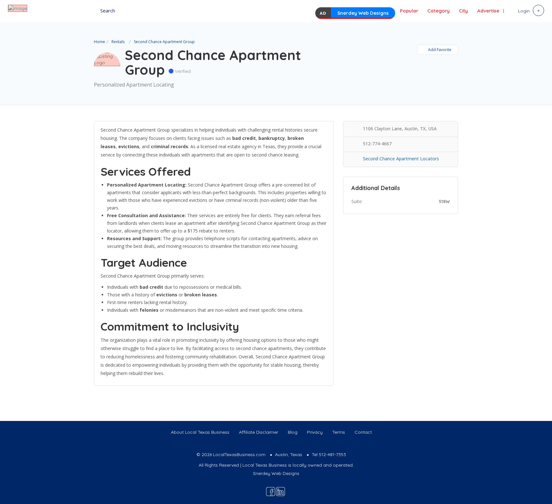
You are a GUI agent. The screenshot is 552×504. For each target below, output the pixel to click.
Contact (363, 432)
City (463, 11)
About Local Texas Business (200, 432)
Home (99, 41)
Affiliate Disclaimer (258, 432)
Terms (338, 432)
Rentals (118, 41)
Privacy (315, 432)
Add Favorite (439, 49)
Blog (292, 432)
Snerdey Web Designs (363, 13)
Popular (409, 11)
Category (438, 11)
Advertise (488, 11)
